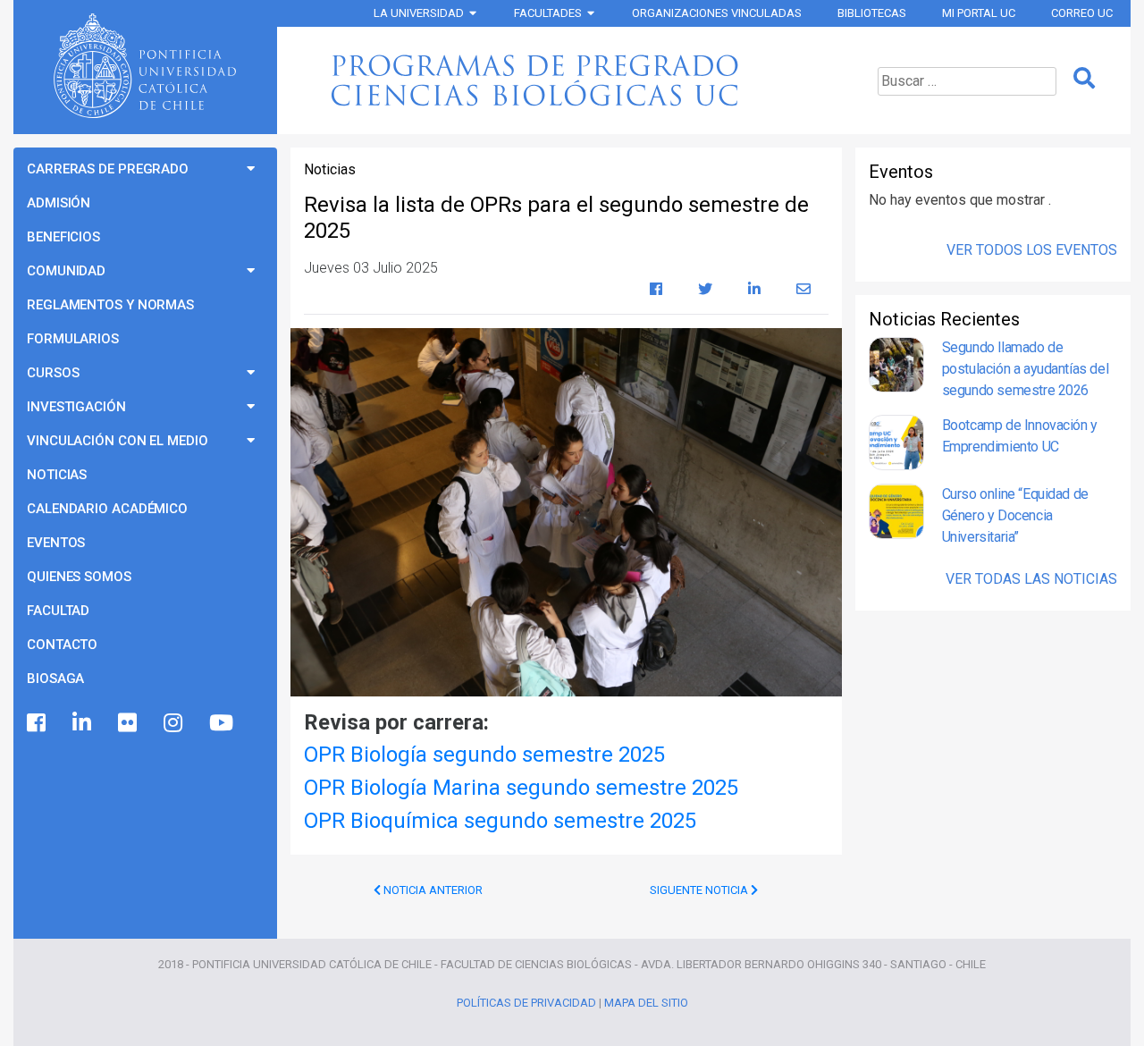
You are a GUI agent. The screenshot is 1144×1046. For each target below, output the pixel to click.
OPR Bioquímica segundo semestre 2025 (500, 820)
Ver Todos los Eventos (1031, 249)
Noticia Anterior (432, 890)
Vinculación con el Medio (117, 441)
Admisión (58, 203)
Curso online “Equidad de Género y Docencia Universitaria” (1015, 515)
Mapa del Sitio (646, 1002)
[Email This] (803, 289)
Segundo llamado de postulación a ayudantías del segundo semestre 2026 (1025, 369)
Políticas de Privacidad (526, 1002)
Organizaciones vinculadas (717, 13)
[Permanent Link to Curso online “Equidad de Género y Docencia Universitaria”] (896, 516)
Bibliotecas (871, 13)
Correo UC (1082, 13)
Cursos (53, 373)
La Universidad (419, 13)
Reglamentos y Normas (110, 305)
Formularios (73, 339)
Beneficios (63, 237)
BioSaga (55, 679)
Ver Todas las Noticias (1031, 578)
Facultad (58, 611)
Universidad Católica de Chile (145, 66)
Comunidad (66, 271)
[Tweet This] (705, 289)
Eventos (56, 543)
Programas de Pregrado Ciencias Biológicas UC (564, 80)
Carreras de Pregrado (108, 169)
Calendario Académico (107, 509)
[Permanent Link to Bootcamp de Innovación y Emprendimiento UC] (896, 442)
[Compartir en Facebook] (656, 289)
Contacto (62, 645)
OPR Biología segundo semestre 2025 (484, 754)
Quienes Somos (79, 577)
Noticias (57, 475)
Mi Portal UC (978, 13)
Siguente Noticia (700, 890)
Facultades (548, 13)
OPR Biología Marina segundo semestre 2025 (521, 787)
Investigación (76, 407)
